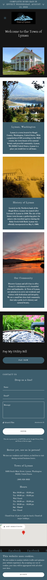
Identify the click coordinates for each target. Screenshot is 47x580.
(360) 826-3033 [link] (23, 480)
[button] (6, 18)
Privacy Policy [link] (39, 439)
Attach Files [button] (9, 423)
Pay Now (23, 360)
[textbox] (23, 387)
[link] (23, 18)
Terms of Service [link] (23, 441)
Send (24, 431)
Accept (23, 574)
